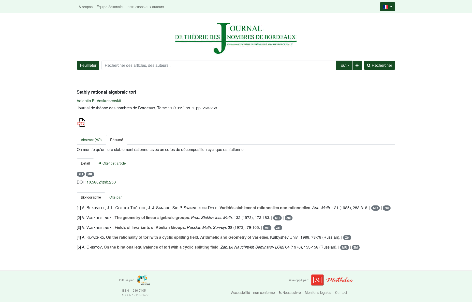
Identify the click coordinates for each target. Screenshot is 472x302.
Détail (85, 163)
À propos (86, 6)
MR (90, 174)
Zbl (81, 174)
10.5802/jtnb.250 (101, 182)
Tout (342, 65)
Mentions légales (318, 292)
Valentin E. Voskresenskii (99, 100)
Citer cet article (114, 163)
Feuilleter (88, 65)
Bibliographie (91, 197)
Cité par (115, 197)
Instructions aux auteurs (145, 6)
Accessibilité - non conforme (253, 292)
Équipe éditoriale (110, 6)
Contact (341, 292)
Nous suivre (291, 292)
